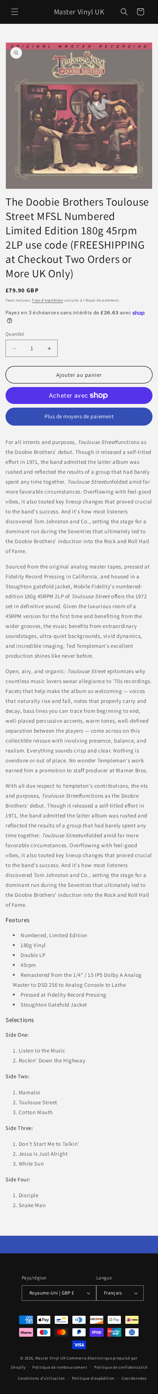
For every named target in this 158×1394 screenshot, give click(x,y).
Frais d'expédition (47, 300)
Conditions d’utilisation (41, 1378)
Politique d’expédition (93, 1378)
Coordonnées (134, 1378)
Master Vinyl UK (50, 1358)
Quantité (15, 334)
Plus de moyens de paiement (79, 416)
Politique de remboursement (59, 1367)
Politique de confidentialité (120, 1367)
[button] (15, 12)
